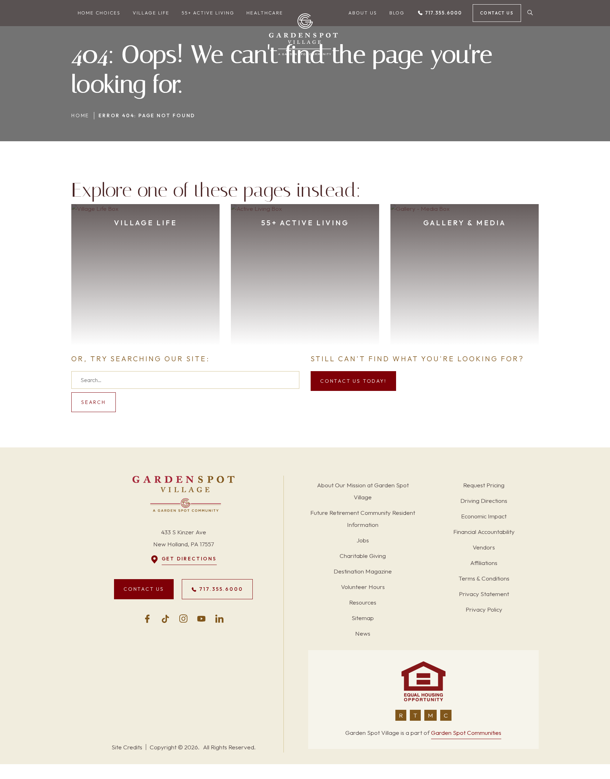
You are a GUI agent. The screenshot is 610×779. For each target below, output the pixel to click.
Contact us (497, 13)
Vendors (484, 547)
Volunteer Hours (363, 586)
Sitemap (363, 618)
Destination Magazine (363, 571)
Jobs (363, 540)
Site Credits (127, 747)
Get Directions (189, 558)
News (362, 633)
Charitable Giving (363, 555)
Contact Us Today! (353, 381)
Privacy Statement (484, 593)
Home (80, 115)
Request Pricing (483, 485)
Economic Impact (484, 516)
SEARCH (93, 402)
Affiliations (483, 562)
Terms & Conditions (484, 578)
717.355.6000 (442, 13)
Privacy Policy (484, 609)
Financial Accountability (484, 531)
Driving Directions (483, 500)
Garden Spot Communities (466, 732)
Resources (362, 602)
